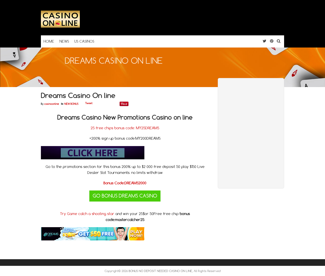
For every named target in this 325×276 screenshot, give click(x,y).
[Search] (279, 41)
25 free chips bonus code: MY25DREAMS (125, 128)
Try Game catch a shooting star (87, 213)
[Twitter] (264, 41)
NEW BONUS (71, 103)
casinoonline (51, 103)
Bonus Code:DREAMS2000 (124, 183)
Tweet (88, 103)
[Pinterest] (271, 41)
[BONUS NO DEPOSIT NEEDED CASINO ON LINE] (60, 26)
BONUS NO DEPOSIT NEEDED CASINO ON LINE (160, 271)
